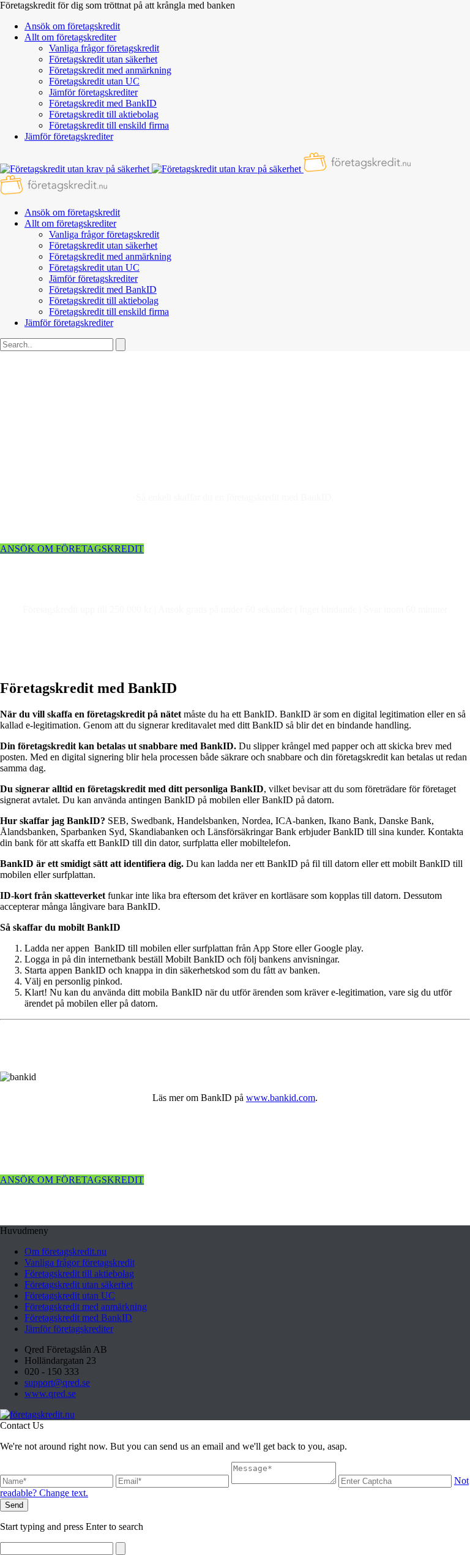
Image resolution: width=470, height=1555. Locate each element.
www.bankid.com (280, 1097)
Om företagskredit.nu (65, 1251)
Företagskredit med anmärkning (110, 70)
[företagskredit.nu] (37, 1414)
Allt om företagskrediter (70, 37)
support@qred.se (57, 1382)
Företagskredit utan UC (94, 81)
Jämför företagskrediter (93, 92)
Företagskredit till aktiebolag (104, 114)
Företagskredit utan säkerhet (103, 59)
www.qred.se (50, 1393)
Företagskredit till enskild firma (109, 125)
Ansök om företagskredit (72, 26)
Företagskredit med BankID (103, 103)
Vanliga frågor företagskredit (104, 48)
